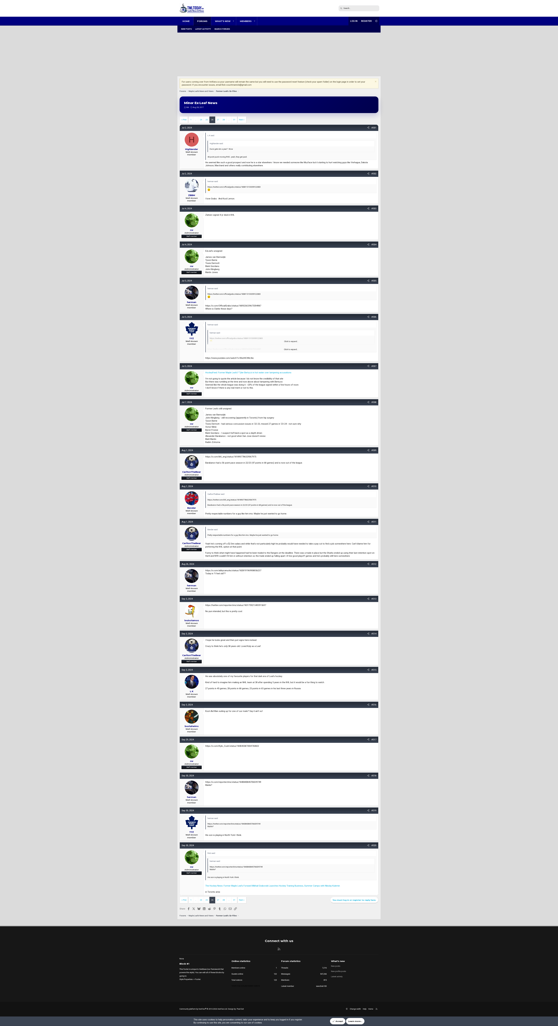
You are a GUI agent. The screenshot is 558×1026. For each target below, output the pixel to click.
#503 (373, 208)
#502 (373, 173)
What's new (222, 21)
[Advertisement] (279, 54)
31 (234, 120)
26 (212, 120)
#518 (373, 775)
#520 (373, 845)
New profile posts (338, 971)
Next (241, 120)
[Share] (368, 128)
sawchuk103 (321, 986)
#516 (373, 704)
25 (207, 120)
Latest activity (203, 29)
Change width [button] (355, 1009)
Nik (187, 107)
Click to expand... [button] (291, 349)
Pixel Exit (240, 1009)
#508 (373, 402)
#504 (373, 244)
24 (201, 120)
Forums (202, 21)
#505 (373, 280)
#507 (373, 366)
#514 (373, 633)
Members (246, 21)
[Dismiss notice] (375, 81)
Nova (181, 959)
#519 (373, 810)
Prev (185, 120)
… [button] (195, 120)
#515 (373, 670)
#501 (373, 127)
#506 (373, 317)
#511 (373, 521)
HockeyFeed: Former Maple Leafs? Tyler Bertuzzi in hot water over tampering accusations (248, 372)
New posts (186, 29)
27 (218, 120)
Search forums (222, 29)
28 (224, 120)
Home (186, 21)
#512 (373, 564)
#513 (373, 598)
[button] (233, 21)
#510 (373, 486)
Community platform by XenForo (203, 1009)
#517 (373, 739)
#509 (373, 450)
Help (364, 1009)
